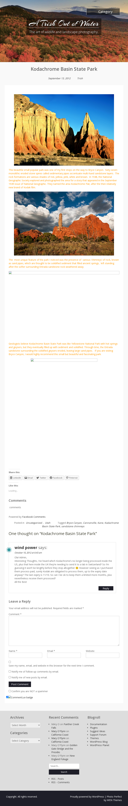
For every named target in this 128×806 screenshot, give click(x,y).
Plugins (94, 727)
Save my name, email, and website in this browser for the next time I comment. (51, 665)
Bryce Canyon (74, 522)
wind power (25, 547)
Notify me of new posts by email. (29, 677)
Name (13, 651)
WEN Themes (114, 800)
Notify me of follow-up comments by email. (35, 671)
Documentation (98, 724)
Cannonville (89, 522)
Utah (47, 522)
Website (90, 651)
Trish (80, 78)
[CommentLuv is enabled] (20, 697)
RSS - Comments (60, 782)
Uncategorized (34, 522)
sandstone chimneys (72, 526)
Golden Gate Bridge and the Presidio (64, 749)
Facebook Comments (34, 516)
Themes (94, 738)
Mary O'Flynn (58, 731)
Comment (15, 614)
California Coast (59, 734)
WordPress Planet (99, 745)
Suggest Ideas (97, 731)
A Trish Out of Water (64, 23)
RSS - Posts (57, 778)
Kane (100, 522)
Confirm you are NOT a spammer (29, 691)
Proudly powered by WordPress (87, 796)
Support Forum (98, 734)
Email (51, 651)
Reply (106, 588)
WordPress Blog (99, 741)
